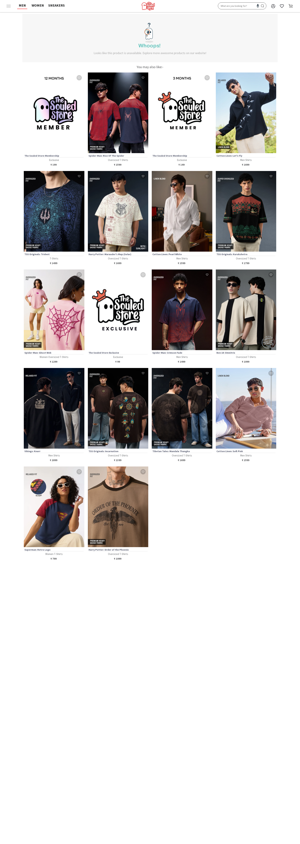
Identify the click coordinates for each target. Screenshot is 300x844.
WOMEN (38, 5)
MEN (22, 5)
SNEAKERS (56, 5)
